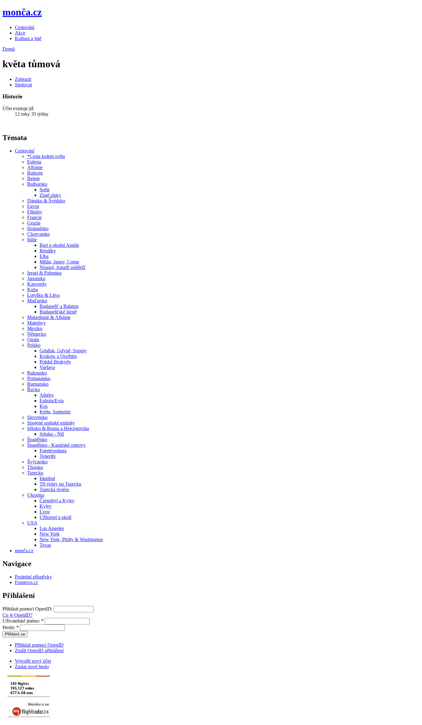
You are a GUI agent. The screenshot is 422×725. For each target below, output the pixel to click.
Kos (44, 406)
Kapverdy (37, 284)
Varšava (47, 367)
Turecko (35, 472)
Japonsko (36, 278)
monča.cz (22, 12)
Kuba (32, 289)
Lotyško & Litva (43, 295)
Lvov (45, 511)
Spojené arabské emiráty (51, 422)
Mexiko (34, 328)
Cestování (24, 27)
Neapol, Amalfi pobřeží (62, 267)
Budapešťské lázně (58, 311)
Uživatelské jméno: (23, 621)
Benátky (48, 250)
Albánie (35, 167)
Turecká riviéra (54, 489)
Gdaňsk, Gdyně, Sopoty (63, 350)
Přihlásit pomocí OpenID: (28, 608)
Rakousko (37, 372)
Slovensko (37, 417)
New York (50, 533)
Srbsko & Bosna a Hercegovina (58, 428)
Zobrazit (23, 79)
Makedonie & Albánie (48, 317)
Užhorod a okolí (55, 517)
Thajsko (35, 467)
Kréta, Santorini (55, 411)
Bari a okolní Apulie (59, 245)
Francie (34, 217)
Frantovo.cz (26, 582)
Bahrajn (35, 173)
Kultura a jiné (28, 38)
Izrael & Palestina (44, 273)
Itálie (32, 239)
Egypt (33, 206)
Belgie (33, 178)
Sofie (45, 189)
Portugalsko (38, 378)
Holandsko (38, 228)
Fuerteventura (53, 450)
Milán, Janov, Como (59, 261)
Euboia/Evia (52, 400)
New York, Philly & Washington (71, 539)
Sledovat (23, 84)
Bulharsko (37, 184)
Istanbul (47, 478)
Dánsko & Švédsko (46, 200)
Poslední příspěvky (33, 576)
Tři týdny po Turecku (60, 484)
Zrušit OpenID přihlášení (39, 650)
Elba (44, 256)
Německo (36, 334)
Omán (33, 339)
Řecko (33, 389)
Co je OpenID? (17, 615)
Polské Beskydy (55, 361)
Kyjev (46, 506)
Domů (8, 49)
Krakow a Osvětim (58, 356)
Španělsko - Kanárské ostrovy (56, 445)
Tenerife (48, 456)
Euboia (34, 161)
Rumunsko (38, 384)
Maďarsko (37, 300)
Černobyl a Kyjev (57, 500)
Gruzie (33, 223)
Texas (45, 545)
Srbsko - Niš (52, 434)
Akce (20, 32)
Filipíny (34, 211)
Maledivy (36, 322)
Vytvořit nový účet (33, 661)
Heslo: (10, 627)
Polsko (33, 345)
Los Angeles (52, 528)
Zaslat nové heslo (32, 666)
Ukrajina (35, 495)
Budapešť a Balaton (59, 306)
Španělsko (37, 439)
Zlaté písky (50, 195)
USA (32, 522)
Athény (47, 395)
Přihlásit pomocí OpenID (39, 645)
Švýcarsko (37, 461)
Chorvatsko (38, 234)
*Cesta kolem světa (46, 156)
